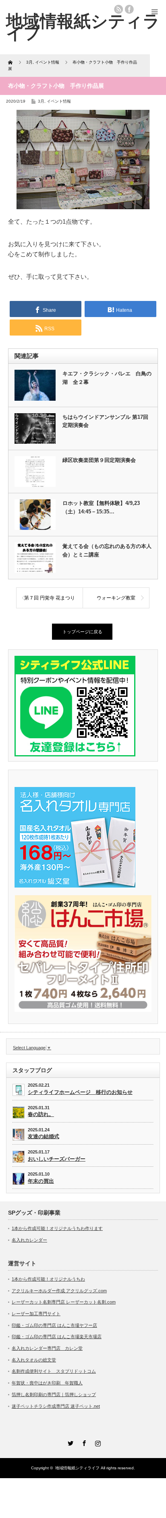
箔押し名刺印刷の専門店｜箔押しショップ (54, 1394)
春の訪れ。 (41, 1114)
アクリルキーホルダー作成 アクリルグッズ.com (59, 1290)
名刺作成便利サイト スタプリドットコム (54, 1371)
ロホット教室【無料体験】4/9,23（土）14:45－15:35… (101, 507)
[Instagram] (97, 1442)
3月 (41, 101)
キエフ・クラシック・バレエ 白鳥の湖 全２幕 (106, 378)
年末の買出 (41, 1181)
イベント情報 (59, 101)
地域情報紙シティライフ (77, 1468)
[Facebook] (83, 1442)
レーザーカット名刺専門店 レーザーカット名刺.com (64, 1302)
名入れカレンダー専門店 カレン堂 (47, 1348)
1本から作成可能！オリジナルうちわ (48, 1279)
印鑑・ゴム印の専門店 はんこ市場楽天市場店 (57, 1336)
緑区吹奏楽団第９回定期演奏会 (99, 460)
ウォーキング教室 (116, 598)
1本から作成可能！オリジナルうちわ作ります (57, 1228)
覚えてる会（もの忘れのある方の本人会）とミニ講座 (106, 550)
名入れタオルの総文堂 (34, 1359)
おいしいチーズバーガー (56, 1159)
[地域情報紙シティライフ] (83, 27)
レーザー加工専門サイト (36, 1313)
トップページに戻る (82, 631)
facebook (129, 9)
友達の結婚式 (43, 1136)
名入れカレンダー (29, 1240)
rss (118, 9)
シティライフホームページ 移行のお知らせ (80, 1092)
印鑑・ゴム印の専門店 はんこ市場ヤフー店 (54, 1325)
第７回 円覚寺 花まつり (49, 598)
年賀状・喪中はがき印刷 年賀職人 (47, 1382)
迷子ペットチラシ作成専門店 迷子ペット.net (56, 1406)
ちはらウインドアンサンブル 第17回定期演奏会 (105, 421)
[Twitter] (69, 1442)
